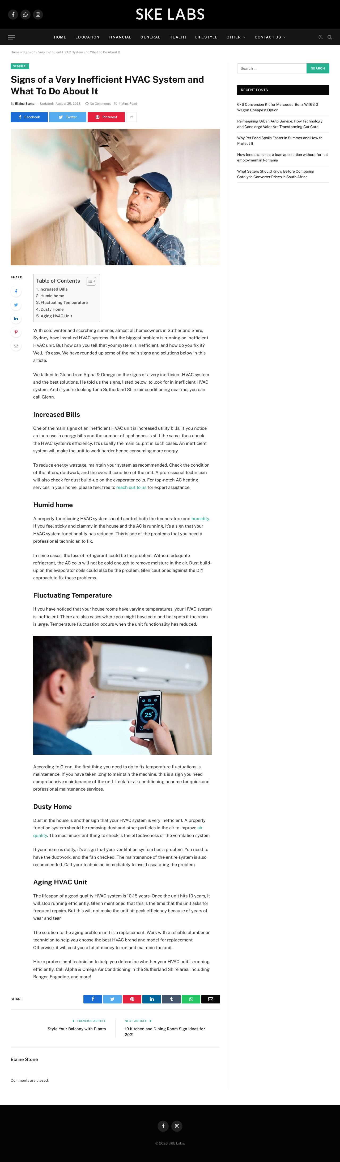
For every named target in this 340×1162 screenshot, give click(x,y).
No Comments (100, 104)
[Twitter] (16, 305)
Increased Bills (54, 289)
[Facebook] (16, 291)
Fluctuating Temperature (65, 302)
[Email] (16, 345)
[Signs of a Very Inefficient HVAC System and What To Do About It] (115, 197)
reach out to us (131, 487)
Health (177, 37)
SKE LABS (170, 15)
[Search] (329, 37)
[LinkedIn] (16, 318)
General (150, 37)
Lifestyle (206, 37)
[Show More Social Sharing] (131, 117)
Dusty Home (53, 309)
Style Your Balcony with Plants (77, 1029)
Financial (120, 37)
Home (60, 37)
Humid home (52, 295)
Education (87, 37)
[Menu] (11, 37)
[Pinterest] (16, 332)
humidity (200, 518)
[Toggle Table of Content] (89, 281)
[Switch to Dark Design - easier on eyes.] (320, 37)
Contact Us (268, 37)
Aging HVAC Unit (57, 316)
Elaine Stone (25, 104)
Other (234, 37)
